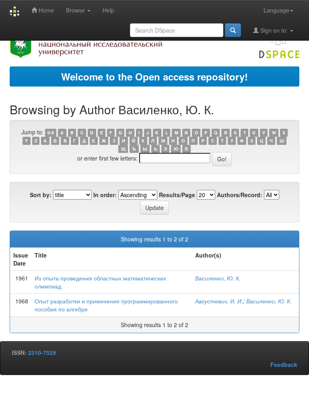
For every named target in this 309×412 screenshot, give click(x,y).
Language (276, 10)
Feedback (283, 364)
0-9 (50, 133)
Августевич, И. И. (219, 301)
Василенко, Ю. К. (218, 278)
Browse (76, 10)
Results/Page (177, 195)
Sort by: (41, 195)
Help (108, 10)
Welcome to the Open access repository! (154, 76)
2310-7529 (42, 352)
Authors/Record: (239, 195)
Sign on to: (274, 30)
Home (45, 10)
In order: (105, 195)
